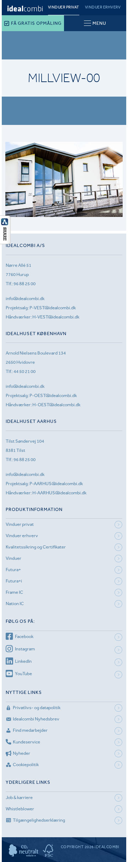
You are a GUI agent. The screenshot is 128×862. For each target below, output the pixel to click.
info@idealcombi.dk (25, 298)
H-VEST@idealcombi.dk (55, 317)
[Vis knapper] (5, 242)
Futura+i (14, 581)
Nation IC (15, 603)
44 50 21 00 (25, 371)
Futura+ (13, 569)
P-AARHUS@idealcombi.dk (56, 483)
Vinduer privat (63, 7)
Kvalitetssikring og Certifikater (36, 547)
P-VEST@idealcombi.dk (53, 307)
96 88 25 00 (25, 283)
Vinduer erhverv (103, 7)
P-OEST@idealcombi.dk (53, 395)
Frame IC (14, 592)
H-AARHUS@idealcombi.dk (59, 492)
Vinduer (13, 558)
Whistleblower (20, 808)
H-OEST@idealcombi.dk (56, 404)
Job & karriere (19, 797)
